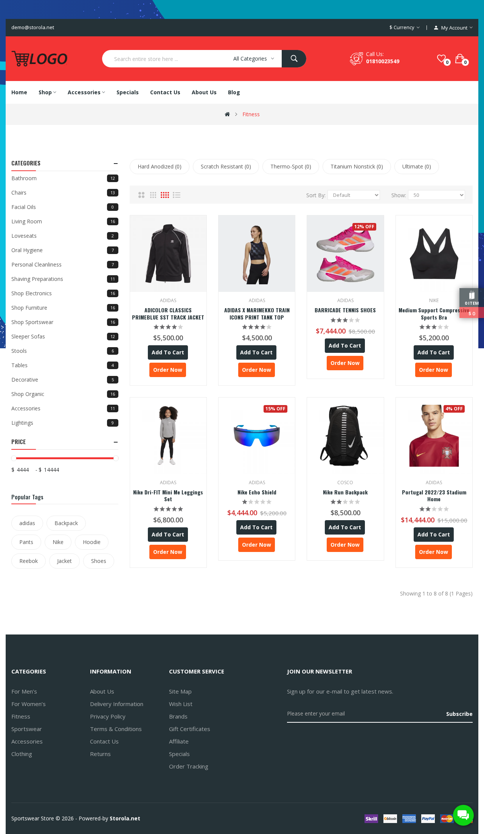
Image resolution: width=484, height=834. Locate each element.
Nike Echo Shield (256, 492)
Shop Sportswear (63, 322)
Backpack (66, 523)
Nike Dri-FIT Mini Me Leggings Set (168, 495)
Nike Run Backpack (345, 492)
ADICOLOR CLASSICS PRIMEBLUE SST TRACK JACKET (168, 313)
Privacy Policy (108, 716)
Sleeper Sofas (63, 336)
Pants (26, 542)
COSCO (345, 482)
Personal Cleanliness (62, 264)
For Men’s (24, 691)
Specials (179, 754)
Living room (63, 221)
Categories (25, 163)
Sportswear (26, 729)
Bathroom (63, 178)
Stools (62, 350)
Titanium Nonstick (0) (356, 166)
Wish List (180, 704)
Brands (178, 716)
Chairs (63, 192)
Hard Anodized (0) (160, 166)
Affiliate (179, 741)
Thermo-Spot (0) (290, 166)
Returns (100, 754)
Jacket (64, 560)
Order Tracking (188, 766)
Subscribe (459, 713)
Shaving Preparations (63, 278)
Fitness (251, 114)
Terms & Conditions (116, 729)
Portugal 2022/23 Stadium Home (434, 495)
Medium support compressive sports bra (434, 313)
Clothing (21, 754)
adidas (27, 523)
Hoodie (92, 542)
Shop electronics (63, 293)
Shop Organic (63, 394)
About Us (102, 691)
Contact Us (104, 741)
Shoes (98, 560)
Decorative (62, 379)
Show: (398, 195)
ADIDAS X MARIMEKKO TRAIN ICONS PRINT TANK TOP (257, 313)
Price (18, 442)
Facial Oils (62, 206)
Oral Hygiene (62, 250)
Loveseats (62, 235)
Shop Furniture (63, 307)
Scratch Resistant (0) (226, 166)
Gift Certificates (189, 729)
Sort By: (316, 195)
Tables (62, 365)
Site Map (180, 691)
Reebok (28, 560)
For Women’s (28, 704)
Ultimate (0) (416, 166)
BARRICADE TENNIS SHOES (345, 310)
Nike (58, 542)
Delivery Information (116, 704)
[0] (441, 58)
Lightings (62, 422)
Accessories (63, 408)
